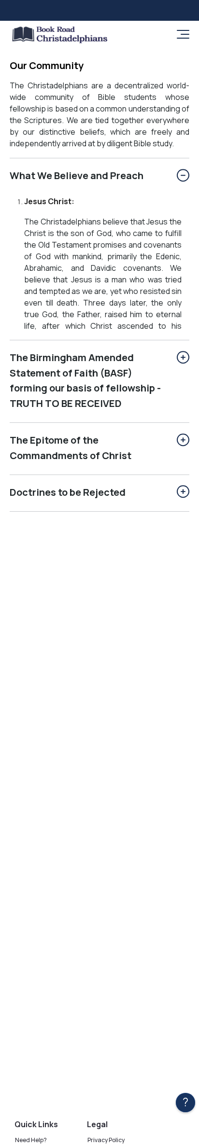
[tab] (99, 176)
